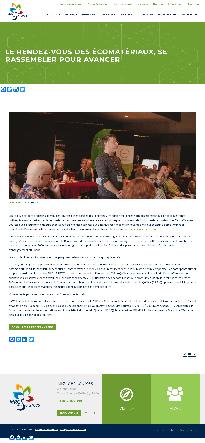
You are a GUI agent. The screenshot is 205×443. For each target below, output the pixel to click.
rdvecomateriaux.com (142, 229)
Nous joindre (69, 412)
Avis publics (142, 4)
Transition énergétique (71, 4)
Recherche (193, 4)
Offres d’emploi (175, 4)
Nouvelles (158, 4)
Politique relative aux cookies (73, 429)
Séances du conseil (122, 4)
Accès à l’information (98, 4)
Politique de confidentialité (46, 429)
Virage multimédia (188, 430)
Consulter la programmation (33, 327)
